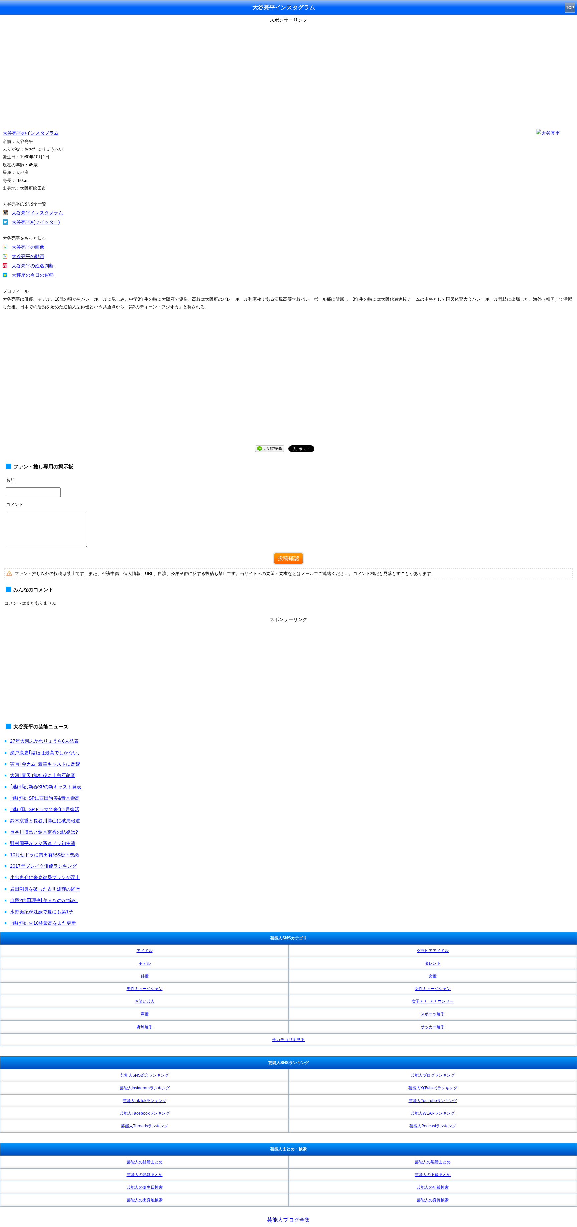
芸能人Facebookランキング (145, 1113)
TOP (570, 7)
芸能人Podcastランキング (432, 1126)
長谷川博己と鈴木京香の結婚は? (44, 832)
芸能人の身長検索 (433, 1200)
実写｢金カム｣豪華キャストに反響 (45, 764)
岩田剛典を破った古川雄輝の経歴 (45, 889)
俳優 (145, 976)
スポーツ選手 (433, 1014)
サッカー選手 (433, 1027)
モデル (145, 963)
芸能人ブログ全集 (288, 1220)
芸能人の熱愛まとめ (145, 1174)
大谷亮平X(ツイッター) (36, 222)
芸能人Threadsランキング (144, 1126)
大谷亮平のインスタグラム (31, 133)
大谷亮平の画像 (28, 247)
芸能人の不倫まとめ (433, 1174)
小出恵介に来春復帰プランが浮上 (45, 877)
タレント (433, 963)
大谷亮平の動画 (28, 256)
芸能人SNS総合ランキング (144, 1075)
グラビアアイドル (433, 950)
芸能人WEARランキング (433, 1113)
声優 (145, 1014)
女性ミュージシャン (433, 988)
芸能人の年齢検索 (433, 1187)
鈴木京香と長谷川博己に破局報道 (45, 820)
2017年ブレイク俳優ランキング (43, 866)
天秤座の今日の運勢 (33, 275)
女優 (433, 976)
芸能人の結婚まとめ (145, 1162)
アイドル (145, 950)
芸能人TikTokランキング (144, 1100)
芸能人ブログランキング (433, 1075)
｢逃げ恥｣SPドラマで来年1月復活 (44, 809)
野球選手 (145, 1027)
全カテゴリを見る (288, 1039)
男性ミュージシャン (145, 988)
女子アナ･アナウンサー (433, 1001)
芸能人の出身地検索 (145, 1200)
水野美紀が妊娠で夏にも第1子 (41, 911)
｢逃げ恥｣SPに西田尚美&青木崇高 (45, 798)
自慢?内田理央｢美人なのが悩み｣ (44, 900)
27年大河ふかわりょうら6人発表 (44, 741)
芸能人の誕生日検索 (145, 1187)
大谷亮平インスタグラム (37, 212)
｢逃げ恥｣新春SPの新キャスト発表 (45, 786)
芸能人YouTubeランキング (433, 1100)
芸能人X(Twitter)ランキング (432, 1088)
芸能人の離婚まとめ (433, 1162)
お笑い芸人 (145, 1001)
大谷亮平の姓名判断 (33, 265)
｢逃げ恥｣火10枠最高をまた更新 (43, 923)
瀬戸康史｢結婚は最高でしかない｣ (45, 752)
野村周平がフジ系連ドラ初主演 (42, 843)
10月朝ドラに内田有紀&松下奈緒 (44, 854)
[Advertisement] (288, 72)
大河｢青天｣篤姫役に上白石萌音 (42, 775)
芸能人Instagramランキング (145, 1088)
